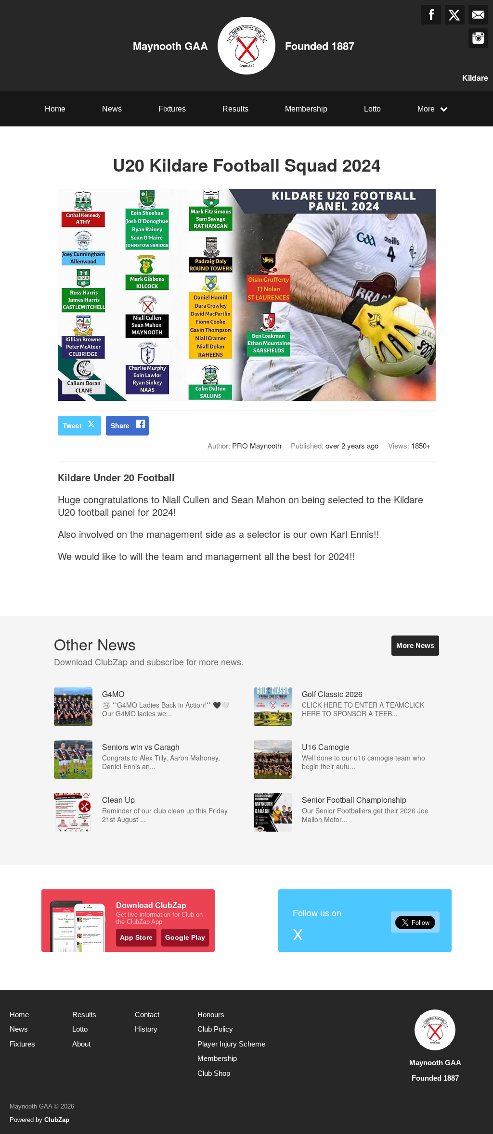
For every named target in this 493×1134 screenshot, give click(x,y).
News (112, 109)
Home (55, 109)
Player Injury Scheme (231, 1044)
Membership (306, 109)
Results (235, 109)
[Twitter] (455, 15)
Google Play (185, 937)
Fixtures (172, 109)
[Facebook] (431, 15)
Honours (210, 1014)
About (81, 1044)
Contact (147, 1014)
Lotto (372, 109)
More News (415, 645)
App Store (136, 937)
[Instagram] (478, 38)
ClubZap (56, 1119)
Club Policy (215, 1029)
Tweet (72, 425)
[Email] (478, 15)
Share (120, 425)
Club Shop (213, 1073)
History (146, 1029)
